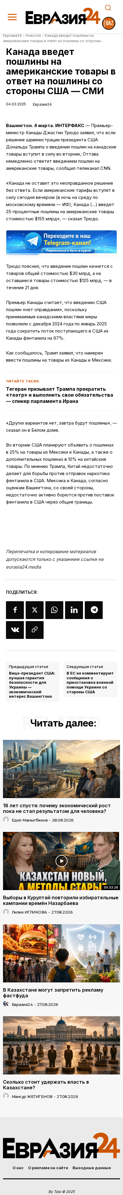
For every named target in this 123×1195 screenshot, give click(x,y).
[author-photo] (7, 819)
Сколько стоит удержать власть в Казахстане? (46, 1084)
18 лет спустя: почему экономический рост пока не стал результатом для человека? (57, 808)
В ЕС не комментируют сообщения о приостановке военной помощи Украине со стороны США (90, 682)
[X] (35, 610)
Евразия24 (12, 35)
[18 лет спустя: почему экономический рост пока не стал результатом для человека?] (61, 769)
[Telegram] (94, 610)
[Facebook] (15, 610)
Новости (33, 35)
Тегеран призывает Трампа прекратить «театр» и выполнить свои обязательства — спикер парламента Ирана (59, 395)
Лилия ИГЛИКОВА (29, 912)
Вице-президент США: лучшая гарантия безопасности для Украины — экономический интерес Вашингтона (32, 685)
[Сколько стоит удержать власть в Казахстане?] (61, 1045)
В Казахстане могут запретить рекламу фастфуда (53, 992)
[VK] (15, 630)
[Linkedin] (74, 610)
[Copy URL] (35, 630)
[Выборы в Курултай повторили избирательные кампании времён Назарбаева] (61, 861)
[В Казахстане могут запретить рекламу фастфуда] (61, 953)
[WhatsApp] (54, 610)
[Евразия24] (63, 16)
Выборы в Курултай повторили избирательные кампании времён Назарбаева (61, 900)
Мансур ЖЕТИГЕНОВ (32, 1096)
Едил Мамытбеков (30, 820)
